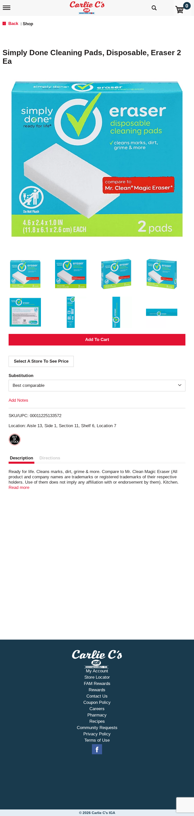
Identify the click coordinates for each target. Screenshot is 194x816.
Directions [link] (49, 458)
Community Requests (97, 727)
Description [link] (21, 458)
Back (12, 23)
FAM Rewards (97, 683)
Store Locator (97, 677)
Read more (19, 487)
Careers (97, 708)
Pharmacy (97, 715)
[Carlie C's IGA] (87, 6)
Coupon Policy (97, 702)
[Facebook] (97, 749)
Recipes (97, 721)
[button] (25, 274)
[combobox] (97, 385)
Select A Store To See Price (41, 361)
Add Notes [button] (18, 400)
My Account (97, 671)
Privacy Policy (97, 734)
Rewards (97, 689)
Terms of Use (97, 740)
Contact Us (97, 696)
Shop (28, 23)
